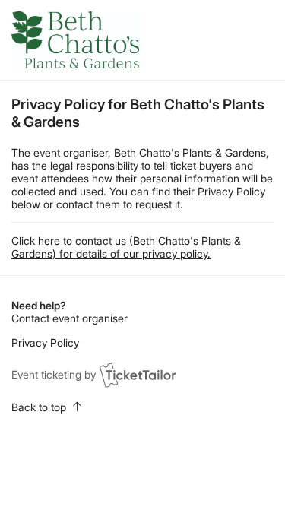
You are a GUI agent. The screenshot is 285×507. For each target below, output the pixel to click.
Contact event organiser (69, 318)
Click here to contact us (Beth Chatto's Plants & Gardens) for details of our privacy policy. (126, 247)
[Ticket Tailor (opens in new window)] (138, 374)
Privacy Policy (45, 342)
